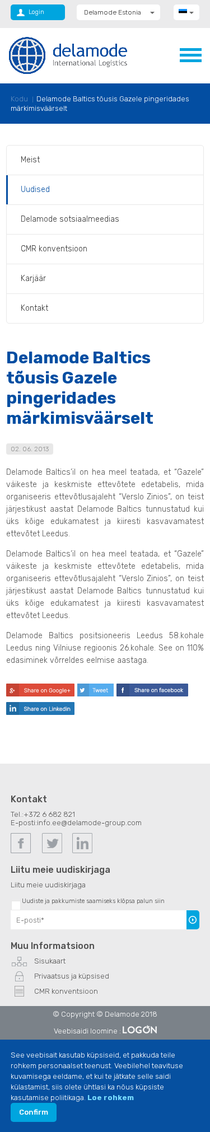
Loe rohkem (110, 1097)
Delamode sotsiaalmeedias (70, 219)
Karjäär (33, 278)
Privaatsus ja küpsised (71, 976)
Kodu (19, 99)
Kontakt (34, 308)
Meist (30, 160)
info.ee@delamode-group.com (89, 822)
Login (36, 12)
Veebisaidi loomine (86, 1031)
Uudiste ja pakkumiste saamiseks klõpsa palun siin (93, 901)
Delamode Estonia (112, 12)
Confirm (33, 1112)
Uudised (35, 189)
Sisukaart (50, 961)
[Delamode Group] (68, 55)
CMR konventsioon (54, 249)
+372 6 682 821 (49, 814)
